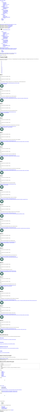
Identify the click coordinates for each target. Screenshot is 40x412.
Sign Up (2, 368)
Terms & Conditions (4, 408)
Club (2, 43)
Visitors (2, 9)
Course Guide (5, 32)
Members (3, 19)
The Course (4, 2)
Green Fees (4, 3)
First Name (2, 364)
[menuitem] (21, 33)
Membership (3, 6)
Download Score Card (13, 97)
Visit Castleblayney (5, 42)
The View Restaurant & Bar (6, 17)
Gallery (4, 5)
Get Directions (20, 389)
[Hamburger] (1, 29)
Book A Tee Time (6, 358)
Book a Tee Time (14, 24)
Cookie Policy (3, 407)
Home (1, 55)
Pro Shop (4, 46)
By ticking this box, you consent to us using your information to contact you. (10, 367)
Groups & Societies (5, 10)
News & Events (5, 16)
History (4, 15)
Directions (10, 26)
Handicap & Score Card (6, 4)
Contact (2, 51)
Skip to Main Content (2, 0)
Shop (2, 18)
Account (9, 27)
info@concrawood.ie (10, 25)
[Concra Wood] (4, 47)
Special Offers (5, 12)
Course (2, 1)
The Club (3, 14)
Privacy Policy (3, 406)
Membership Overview (6, 7)
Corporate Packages (5, 11)
